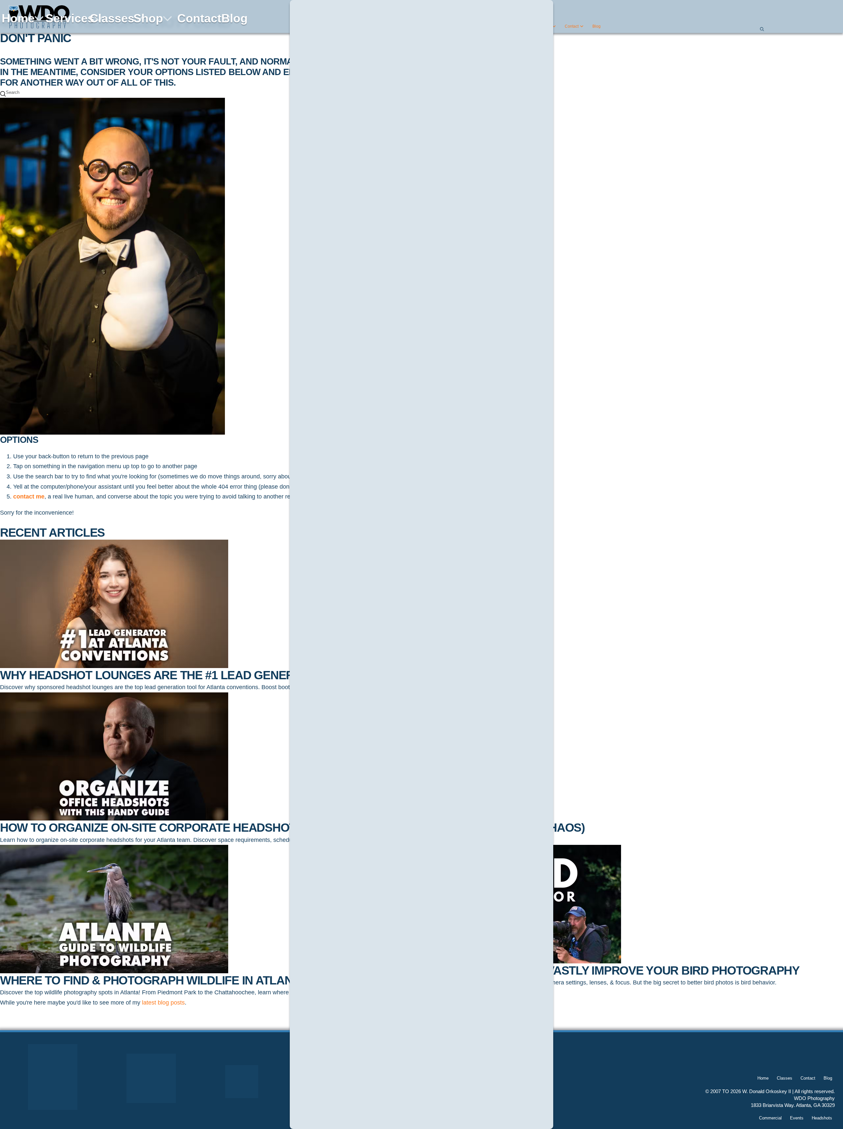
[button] (761, 29)
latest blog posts (163, 1002)
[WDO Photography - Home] (38, 17)
